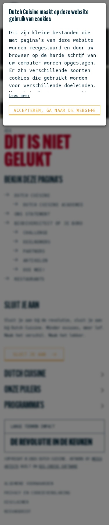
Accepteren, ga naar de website (55, 110)
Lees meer (19, 95)
